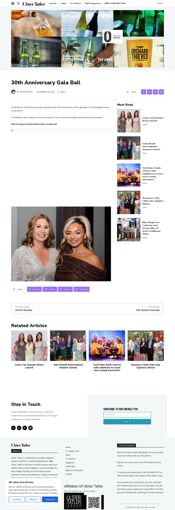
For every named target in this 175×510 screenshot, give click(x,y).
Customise (16, 499)
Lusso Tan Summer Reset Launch (153, 119)
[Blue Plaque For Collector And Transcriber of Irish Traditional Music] (129, 229)
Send (126, 421)
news (63, 92)
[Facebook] (143, 91)
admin (144, 125)
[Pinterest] (155, 91)
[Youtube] (30, 428)
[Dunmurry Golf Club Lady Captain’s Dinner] (129, 202)
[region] (33, 491)
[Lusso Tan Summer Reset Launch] (129, 120)
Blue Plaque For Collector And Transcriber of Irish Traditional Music (151, 228)
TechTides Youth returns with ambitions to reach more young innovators (152, 173)
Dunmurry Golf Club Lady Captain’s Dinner (153, 201)
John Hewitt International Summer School (151, 146)
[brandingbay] (14, 92)
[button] (18, 3)
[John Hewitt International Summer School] (129, 148)
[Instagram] (19, 428)
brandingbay (26, 92)
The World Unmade (148, 310)
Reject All (33, 499)
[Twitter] (149, 91)
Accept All (50, 499)
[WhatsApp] (161, 91)
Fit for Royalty (23, 310)
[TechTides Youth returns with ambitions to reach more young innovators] (129, 175)
